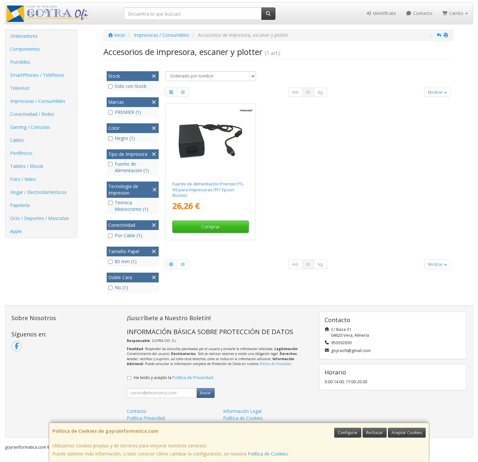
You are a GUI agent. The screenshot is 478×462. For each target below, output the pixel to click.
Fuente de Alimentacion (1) (132, 167)
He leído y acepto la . (174, 377)
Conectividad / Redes (32, 114)
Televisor (19, 88)
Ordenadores (24, 36)
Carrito (456, 13)
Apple (16, 231)
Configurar (348, 432)
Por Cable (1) (128, 235)
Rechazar (374, 432)
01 (308, 92)
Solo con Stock (130, 86)
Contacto (422, 13)
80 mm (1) (126, 261)
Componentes (25, 49)
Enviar (205, 393)
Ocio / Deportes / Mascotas (39, 218)
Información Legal (242, 411)
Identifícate (383, 13)
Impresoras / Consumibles (37, 101)
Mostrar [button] (436, 92)
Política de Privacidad (275, 363)
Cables (17, 140)
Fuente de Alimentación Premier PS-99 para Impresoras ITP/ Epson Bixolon (208, 189)
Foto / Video (23, 179)
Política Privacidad (146, 418)
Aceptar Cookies (407, 432)
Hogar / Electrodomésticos (38, 192)
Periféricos (21, 153)
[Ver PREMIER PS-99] (210, 141)
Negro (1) (125, 138)
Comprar (210, 227)
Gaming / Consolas (30, 127)
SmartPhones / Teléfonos (37, 75)
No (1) (121, 287)
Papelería (20, 205)
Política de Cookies (268, 454)
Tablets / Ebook (26, 166)
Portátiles (20, 62)
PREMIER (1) (128, 112)
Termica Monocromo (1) (131, 205)
